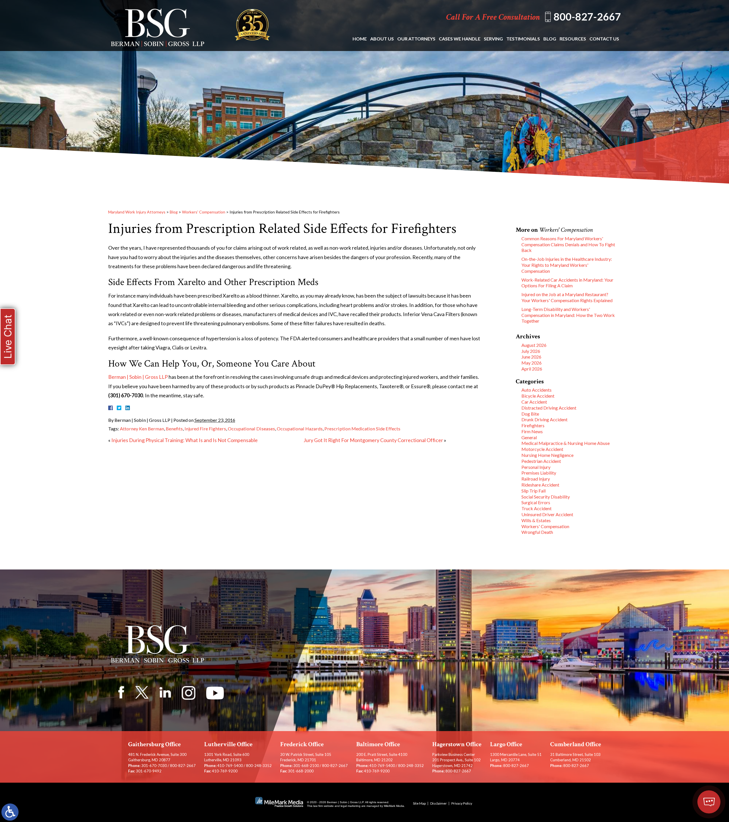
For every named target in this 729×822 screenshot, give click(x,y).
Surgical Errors (535, 502)
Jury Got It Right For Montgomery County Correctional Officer (373, 440)
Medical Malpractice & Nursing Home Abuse (565, 443)
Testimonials (523, 38)
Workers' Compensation (203, 211)
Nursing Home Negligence (547, 455)
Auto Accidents (536, 389)
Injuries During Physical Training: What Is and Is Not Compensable (184, 440)
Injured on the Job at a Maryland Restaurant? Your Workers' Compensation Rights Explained (567, 297)
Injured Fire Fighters (205, 428)
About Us (382, 38)
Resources (573, 38)
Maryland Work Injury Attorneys (136, 211)
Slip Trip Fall (533, 490)
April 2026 (531, 368)
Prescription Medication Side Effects (362, 428)
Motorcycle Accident (542, 449)
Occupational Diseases (251, 428)
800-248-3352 (259, 765)
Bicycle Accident (537, 395)
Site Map (419, 803)
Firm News (532, 431)
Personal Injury (535, 467)
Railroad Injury (535, 478)
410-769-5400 (230, 765)
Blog (549, 38)
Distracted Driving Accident (548, 407)
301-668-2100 (306, 765)
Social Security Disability (545, 496)
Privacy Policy (461, 803)
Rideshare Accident (540, 484)
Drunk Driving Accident (544, 419)
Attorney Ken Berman (142, 428)
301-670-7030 (154, 765)
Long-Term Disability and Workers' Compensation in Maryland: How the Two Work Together (568, 315)
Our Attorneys (416, 38)
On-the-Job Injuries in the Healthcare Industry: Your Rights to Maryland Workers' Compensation (566, 265)
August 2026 (533, 345)
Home (360, 38)
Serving (493, 38)
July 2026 (530, 351)
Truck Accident (536, 508)
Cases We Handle (459, 38)
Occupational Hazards (300, 428)
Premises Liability (538, 472)
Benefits (174, 428)
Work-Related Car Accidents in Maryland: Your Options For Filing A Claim (567, 282)
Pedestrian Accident (541, 461)
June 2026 (531, 356)
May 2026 (531, 362)
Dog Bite (530, 413)
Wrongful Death (537, 532)
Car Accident (534, 401)
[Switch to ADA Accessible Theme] (10, 812)
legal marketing (351, 805)
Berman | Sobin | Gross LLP (138, 377)
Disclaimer (438, 803)
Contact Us (604, 38)
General (529, 437)
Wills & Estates (536, 520)
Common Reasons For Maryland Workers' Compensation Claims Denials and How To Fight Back (568, 244)
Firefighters (532, 425)
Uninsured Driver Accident (547, 514)
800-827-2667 (587, 16)
